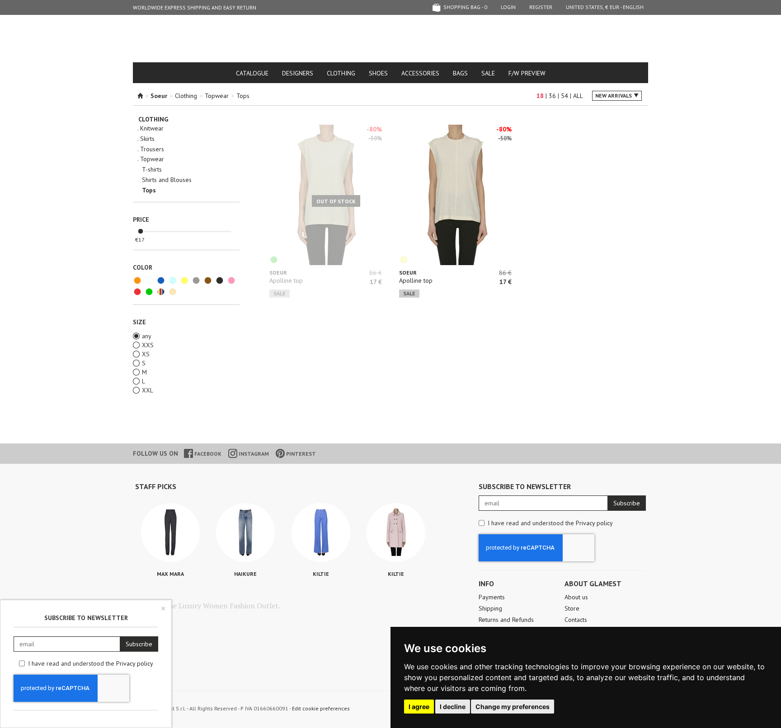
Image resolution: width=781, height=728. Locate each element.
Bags (460, 73)
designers (297, 73)
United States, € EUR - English (605, 7)
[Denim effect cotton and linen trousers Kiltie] (321, 532)
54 (564, 96)
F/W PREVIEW (527, 73)
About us (576, 597)
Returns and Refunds (506, 620)
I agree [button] (419, 706)
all (578, 96)
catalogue (252, 73)
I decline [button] (453, 706)
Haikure (245, 573)
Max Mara (170, 573)
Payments (492, 597)
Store (572, 608)
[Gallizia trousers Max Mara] (170, 532)
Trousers (152, 149)
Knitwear (152, 128)
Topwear (217, 96)
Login (508, 7)
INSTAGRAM (253, 453)
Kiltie (321, 573)
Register (540, 7)
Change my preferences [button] (512, 706)
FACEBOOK (207, 453)
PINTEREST (300, 453)
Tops (242, 96)
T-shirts (152, 169)
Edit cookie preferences (321, 708)
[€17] (140, 231)
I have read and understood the (550, 523)
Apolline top (286, 280)
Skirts (147, 139)
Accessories (420, 73)
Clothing (341, 73)
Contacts (576, 620)
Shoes (378, 73)
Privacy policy (594, 523)
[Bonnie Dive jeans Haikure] (245, 532)
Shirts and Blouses (167, 180)
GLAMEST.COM (390, 39)
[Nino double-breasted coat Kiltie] (396, 532)
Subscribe (626, 503)
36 (552, 96)
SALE (488, 73)
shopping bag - (464, 7)
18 (540, 96)
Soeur (278, 272)
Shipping (490, 608)
